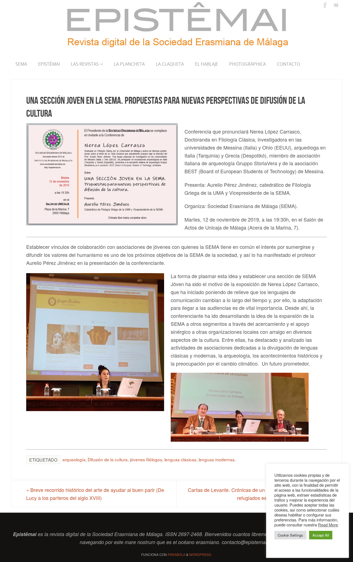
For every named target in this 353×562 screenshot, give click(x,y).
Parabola (176, 554)
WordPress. (200, 554)
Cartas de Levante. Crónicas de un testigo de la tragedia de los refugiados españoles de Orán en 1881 (257, 493)
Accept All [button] (320, 535)
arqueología (73, 459)
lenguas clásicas (180, 459)
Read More (328, 525)
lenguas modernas (217, 459)
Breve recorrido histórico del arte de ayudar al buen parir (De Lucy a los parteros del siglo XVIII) (95, 493)
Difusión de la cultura (108, 459)
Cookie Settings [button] (290, 535)
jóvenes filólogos (146, 459)
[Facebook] (325, 4)
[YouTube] (336, 4)
